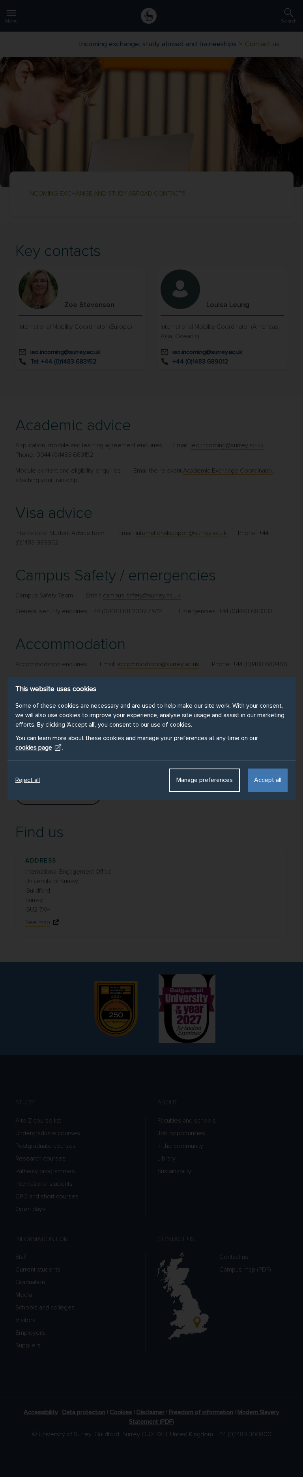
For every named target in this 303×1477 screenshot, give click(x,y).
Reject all (27, 780)
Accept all (267, 780)
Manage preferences (204, 780)
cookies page (33, 748)
